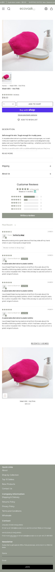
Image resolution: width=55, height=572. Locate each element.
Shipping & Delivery (10, 497)
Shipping (5, 166)
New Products (8, 484)
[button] (7, 95)
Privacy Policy (8, 506)
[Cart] (51, 9)
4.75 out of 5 (34, 189)
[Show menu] (3, 9)
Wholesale (6, 515)
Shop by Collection (10, 475)
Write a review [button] (27, 215)
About (5, 470)
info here (13, 536)
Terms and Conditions (11, 511)
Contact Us (7, 488)
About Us (6, 174)
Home (4, 86)
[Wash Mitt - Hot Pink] (27, 373)
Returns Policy (8, 502)
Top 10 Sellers (8, 479)
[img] (7, 232)
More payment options (27, 115)
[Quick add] (5, 395)
